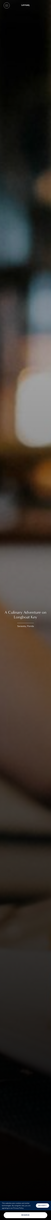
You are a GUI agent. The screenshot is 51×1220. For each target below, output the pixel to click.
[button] (7, 5)
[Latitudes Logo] (25, 5)
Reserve (25, 1215)
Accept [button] (42, 1205)
